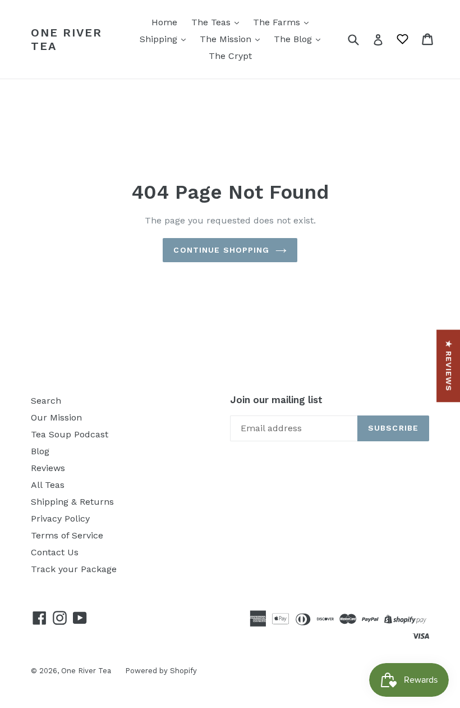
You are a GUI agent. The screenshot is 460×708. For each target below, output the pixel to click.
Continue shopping (221, 249)
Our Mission (56, 417)
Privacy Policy (60, 518)
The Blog (294, 39)
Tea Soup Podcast (69, 434)
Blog (40, 451)
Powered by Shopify (161, 670)
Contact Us (55, 552)
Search (46, 400)
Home (164, 22)
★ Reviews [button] (448, 365)
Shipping (160, 39)
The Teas (212, 22)
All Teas (48, 484)
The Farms (278, 22)
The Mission (227, 39)
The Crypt (230, 56)
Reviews (48, 468)
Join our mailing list (276, 399)
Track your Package (74, 569)
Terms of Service (67, 535)
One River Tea (66, 39)
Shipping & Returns (72, 501)
